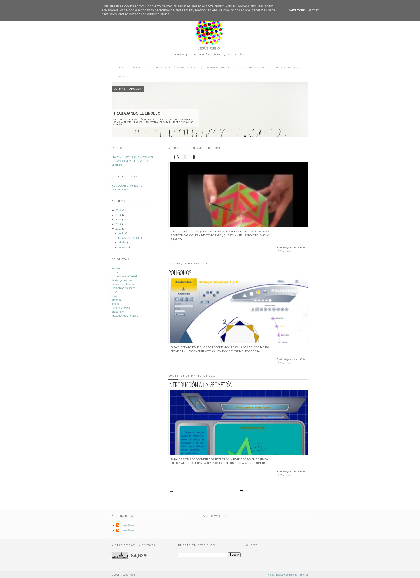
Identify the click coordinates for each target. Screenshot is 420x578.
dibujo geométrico (122, 280)
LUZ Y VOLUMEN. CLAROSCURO (132, 157)
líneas (115, 303)
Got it (314, 10)
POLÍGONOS (179, 273)
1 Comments (285, 475)
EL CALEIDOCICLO (184, 157)
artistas (116, 268)
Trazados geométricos (125, 315)
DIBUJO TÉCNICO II (187, 67)
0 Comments (285, 251)
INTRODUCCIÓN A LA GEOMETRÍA (200, 385)
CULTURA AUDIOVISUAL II (253, 67)
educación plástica (123, 284)
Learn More (296, 10)
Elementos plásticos (123, 288)
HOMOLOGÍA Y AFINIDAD (127, 185)
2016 (119, 224)
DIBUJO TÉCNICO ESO (287, 67)
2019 (119, 210)
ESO (114, 296)
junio (121, 233)
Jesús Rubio (127, 525)
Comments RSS (294, 574)
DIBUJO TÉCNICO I (160, 67)
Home (271, 574)
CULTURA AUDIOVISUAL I (219, 67)
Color (115, 272)
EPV (114, 292)
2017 (119, 219)
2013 (119, 228)
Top (306, 574)
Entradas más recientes (171, 491)
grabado (117, 299)
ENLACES (137, 67)
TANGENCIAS (120, 189)
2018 (119, 215)
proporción (118, 311)
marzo (122, 247)
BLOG (121, 67)
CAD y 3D (123, 76)
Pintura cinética (121, 307)
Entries (280, 574)
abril (121, 242)
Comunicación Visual (124, 276)
